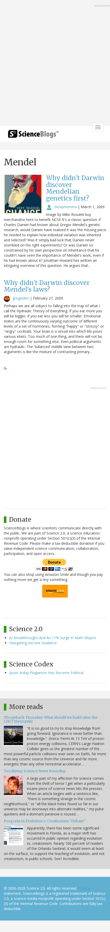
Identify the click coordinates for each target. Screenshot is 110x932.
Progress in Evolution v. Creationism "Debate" (44, 821)
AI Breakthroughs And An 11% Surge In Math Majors (52, 637)
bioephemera (66, 206)
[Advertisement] (55, 63)
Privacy (84, 888)
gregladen (21, 298)
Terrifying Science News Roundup (34, 771)
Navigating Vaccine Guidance (33, 642)
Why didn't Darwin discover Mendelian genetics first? (75, 188)
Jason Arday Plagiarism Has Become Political (46, 672)
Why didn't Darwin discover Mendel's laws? (47, 286)
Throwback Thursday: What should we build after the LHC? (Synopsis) (50, 719)
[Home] (33, 135)
